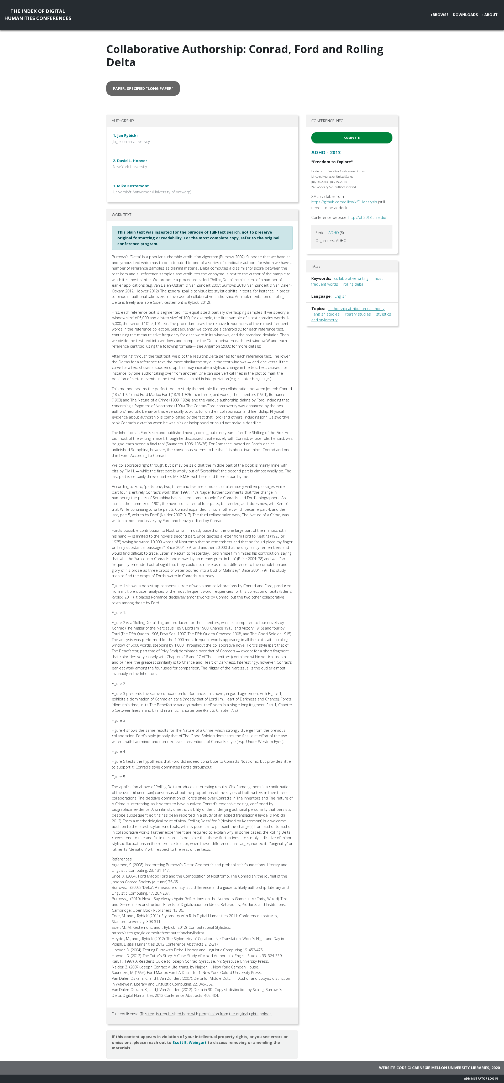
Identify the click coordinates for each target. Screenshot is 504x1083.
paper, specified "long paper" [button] (143, 88)
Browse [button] (441, 14)
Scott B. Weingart (189, 1042)
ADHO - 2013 (325, 152)
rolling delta (353, 284)
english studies (326, 314)
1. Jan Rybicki (125, 135)
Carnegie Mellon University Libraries (450, 1067)
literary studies (358, 314)
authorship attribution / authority (356, 308)
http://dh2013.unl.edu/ (367, 217)
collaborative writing (351, 278)
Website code (393, 1067)
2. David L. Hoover (130, 160)
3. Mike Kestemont (131, 185)
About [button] (491, 14)
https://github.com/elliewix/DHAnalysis (344, 201)
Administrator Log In (481, 1078)
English (340, 296)
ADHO (333, 232)
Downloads (465, 14)
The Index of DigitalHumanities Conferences (37, 14)
